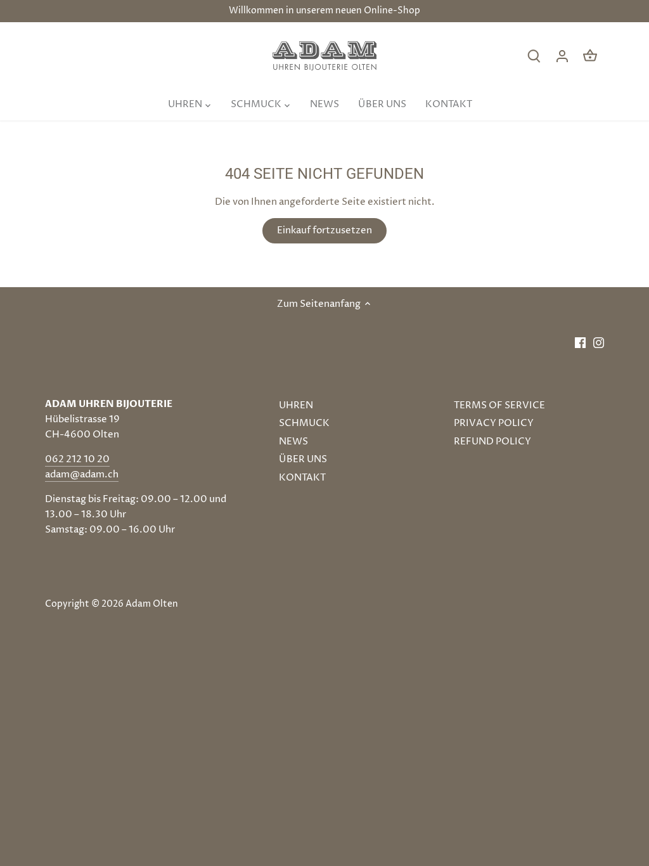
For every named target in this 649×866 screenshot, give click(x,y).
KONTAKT (302, 477)
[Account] (562, 56)
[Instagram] (598, 342)
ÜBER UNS (303, 459)
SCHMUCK (304, 423)
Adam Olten (151, 604)
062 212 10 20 (77, 459)
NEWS (293, 441)
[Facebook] (580, 342)
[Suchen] (534, 56)
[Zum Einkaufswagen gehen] (590, 56)
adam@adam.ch (82, 474)
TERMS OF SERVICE (499, 405)
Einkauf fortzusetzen (324, 230)
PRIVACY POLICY (494, 423)
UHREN (296, 405)
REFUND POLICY (492, 441)
